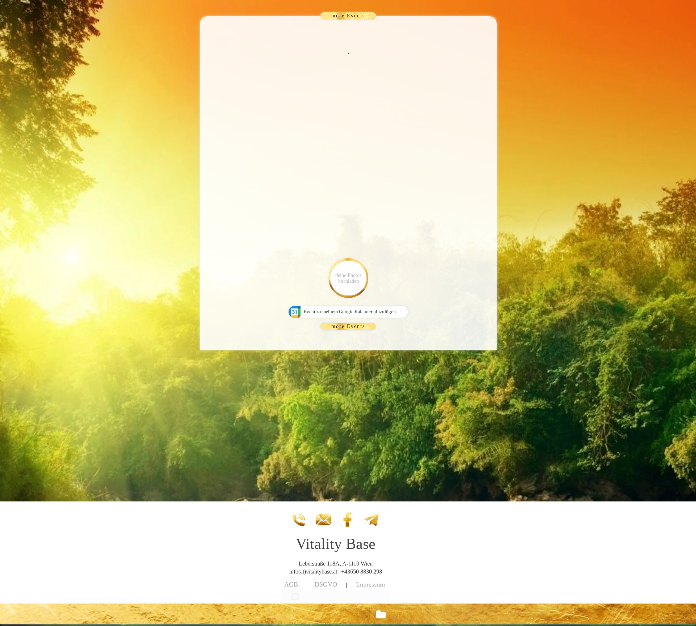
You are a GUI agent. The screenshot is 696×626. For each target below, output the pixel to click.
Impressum (370, 584)
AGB (291, 584)
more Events (348, 15)
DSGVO (326, 584)
